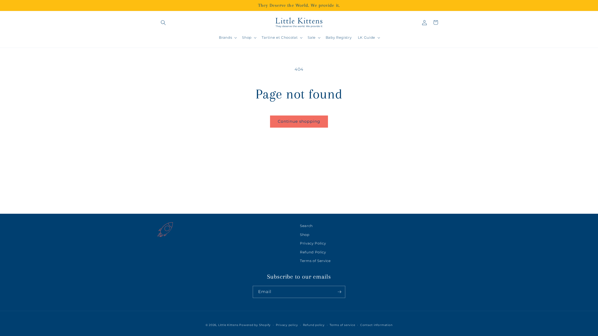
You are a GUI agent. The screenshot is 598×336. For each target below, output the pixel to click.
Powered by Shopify (255, 325)
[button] (163, 22)
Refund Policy (313, 252)
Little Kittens (228, 325)
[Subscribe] (339, 292)
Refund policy (314, 325)
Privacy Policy (313, 243)
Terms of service (342, 325)
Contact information (376, 325)
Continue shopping (299, 121)
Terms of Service (315, 261)
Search (306, 226)
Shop (305, 234)
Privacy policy (287, 325)
